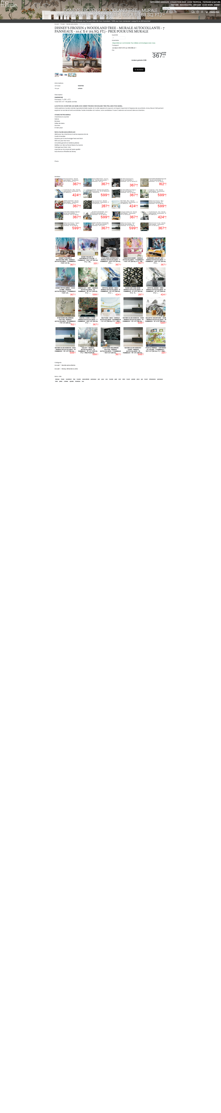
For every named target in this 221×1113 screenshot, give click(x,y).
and (120, 379)
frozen (62, 379)
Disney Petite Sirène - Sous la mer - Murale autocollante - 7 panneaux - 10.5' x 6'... (100, 180)
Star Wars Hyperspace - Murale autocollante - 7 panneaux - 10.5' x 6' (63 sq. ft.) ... (128, 180)
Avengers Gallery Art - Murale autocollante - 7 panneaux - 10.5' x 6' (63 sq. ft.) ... (128, 213)
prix (99, 379)
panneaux (93, 379)
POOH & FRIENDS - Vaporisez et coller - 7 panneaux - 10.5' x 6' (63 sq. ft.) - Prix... (156, 349)
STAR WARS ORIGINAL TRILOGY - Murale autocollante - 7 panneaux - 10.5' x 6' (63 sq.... (71, 213)
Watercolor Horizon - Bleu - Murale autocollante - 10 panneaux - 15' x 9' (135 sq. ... (156, 202)
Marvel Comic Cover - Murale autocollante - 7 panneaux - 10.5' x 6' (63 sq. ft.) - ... (157, 224)
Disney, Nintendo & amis (70, 369)
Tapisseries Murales (159, 2)
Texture (175, 5)
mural (128, 379)
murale (79, 379)
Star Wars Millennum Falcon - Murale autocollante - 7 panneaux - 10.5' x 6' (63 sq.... (128, 191)
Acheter (140, 69)
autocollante (85, 379)
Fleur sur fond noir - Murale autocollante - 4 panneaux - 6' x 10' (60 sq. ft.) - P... (100, 202)
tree (74, 379)
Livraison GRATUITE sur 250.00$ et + (124, 48)
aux (83, 381)
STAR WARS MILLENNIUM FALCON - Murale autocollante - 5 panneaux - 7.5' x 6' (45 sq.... (157, 180)
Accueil (57, 24)
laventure (77, 381)
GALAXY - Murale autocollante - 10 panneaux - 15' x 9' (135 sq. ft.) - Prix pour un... (100, 191)
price (138, 379)
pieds (60, 381)
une (106, 379)
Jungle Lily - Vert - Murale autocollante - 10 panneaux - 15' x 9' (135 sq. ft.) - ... (157, 191)
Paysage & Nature (211, 2)
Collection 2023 (178, 2)
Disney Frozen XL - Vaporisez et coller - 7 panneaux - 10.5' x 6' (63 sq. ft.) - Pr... (88, 259)
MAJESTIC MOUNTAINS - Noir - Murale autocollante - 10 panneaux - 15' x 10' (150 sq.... (100, 213)
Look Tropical (194, 2)
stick (123, 379)
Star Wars (207, 5)
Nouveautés (186, 5)
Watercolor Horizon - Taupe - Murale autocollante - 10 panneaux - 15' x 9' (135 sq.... (71, 224)
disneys (57, 379)
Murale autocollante (72, 24)
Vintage (197, 5)
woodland (68, 379)
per (142, 379)
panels (133, 379)
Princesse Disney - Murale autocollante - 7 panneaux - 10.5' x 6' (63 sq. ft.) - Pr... (71, 180)
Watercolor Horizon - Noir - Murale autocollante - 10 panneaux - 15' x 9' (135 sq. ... (128, 224)
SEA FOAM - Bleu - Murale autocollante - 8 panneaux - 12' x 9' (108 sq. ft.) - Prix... (129, 202)
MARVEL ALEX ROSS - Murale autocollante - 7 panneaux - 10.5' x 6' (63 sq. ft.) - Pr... (71, 202)
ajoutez (72, 381)
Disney (217, 5)
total (56, 381)
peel (116, 379)
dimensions (152, 379)
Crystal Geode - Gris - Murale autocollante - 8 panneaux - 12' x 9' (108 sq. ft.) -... (157, 213)
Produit (63, 24)
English (214, 12)
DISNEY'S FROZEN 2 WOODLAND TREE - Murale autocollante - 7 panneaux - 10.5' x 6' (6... (100, 224)
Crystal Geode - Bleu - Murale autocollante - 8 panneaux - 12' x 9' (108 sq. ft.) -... (72, 191)
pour (102, 379)
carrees (66, 381)
